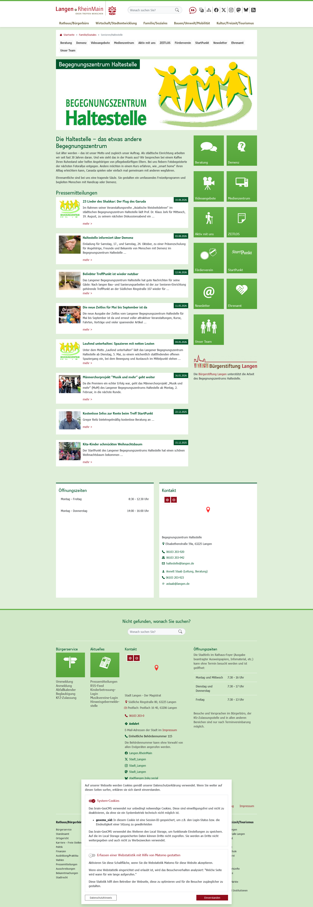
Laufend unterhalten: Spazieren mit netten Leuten (118, 343)
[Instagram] (231, 10)
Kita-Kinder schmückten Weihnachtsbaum (112, 444)
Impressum (169, 730)
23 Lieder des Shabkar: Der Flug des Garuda (114, 201)
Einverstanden (212, 897)
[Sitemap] (208, 10)
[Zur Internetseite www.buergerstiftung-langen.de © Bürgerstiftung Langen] (225, 362)
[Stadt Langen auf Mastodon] (238, 10)
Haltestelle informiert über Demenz (108, 238)
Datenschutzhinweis (101, 897)
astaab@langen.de (177, 583)
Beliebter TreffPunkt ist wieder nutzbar (110, 274)
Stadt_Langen (137, 759)
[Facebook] (216, 10)
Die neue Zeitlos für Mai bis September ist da (115, 307)
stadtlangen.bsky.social (143, 778)
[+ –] (208, 512)
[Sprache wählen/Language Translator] (201, 10)
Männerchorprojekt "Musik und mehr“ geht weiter (119, 377)
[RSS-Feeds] (253, 10)
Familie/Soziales (87, 34)
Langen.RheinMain (140, 753)
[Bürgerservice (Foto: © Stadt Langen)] (70, 665)
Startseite (69, 34)
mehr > (87, 223)
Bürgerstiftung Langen (213, 374)
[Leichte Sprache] (193, 10)
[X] (223, 10)
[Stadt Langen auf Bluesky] (246, 10)
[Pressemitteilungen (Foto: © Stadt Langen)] (104, 665)
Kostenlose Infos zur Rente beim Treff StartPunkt (118, 413)
